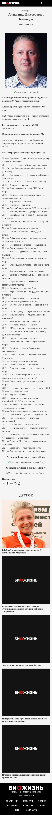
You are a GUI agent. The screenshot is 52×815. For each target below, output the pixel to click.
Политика (12, 806)
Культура (28, 806)
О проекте (31, 810)
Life (17, 810)
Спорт (42, 806)
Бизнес (42, 801)
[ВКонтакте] (3, 483)
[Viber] (15, 483)
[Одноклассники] (7, 483)
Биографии (26, 11)
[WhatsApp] (19, 483)
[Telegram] (11, 483)
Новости (28, 801)
